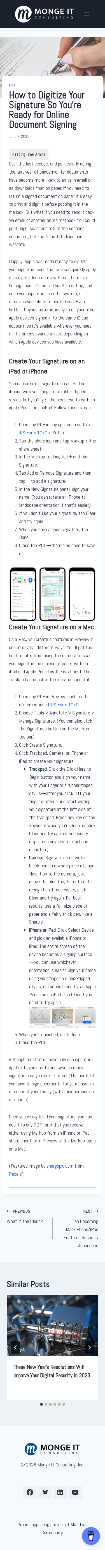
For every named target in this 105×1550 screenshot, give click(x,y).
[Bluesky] (45, 1492)
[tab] (41, 1404)
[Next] (89, 1347)
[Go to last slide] (15, 1347)
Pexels (15, 1174)
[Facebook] (29, 1492)
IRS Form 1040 (33, 432)
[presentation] (52, 1325)
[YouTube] (75, 1492)
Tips (12, 86)
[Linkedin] (60, 1492)
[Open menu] (86, 14)
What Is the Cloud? (25, 1217)
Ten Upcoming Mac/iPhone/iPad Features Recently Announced (81, 1229)
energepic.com (59, 1166)
